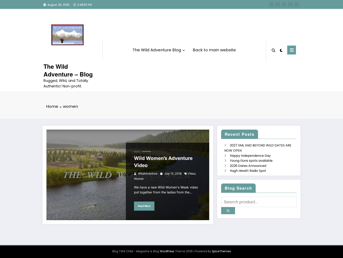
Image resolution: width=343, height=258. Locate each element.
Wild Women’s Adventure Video (163, 161)
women (139, 178)
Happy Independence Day (250, 155)
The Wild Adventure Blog (157, 50)
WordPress (167, 251)
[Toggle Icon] (291, 50)
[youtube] (296, 4)
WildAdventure (147, 173)
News (137, 151)
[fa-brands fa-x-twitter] (277, 4)
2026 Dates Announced (248, 165)
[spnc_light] (281, 49)
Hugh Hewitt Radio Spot (248, 170)
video (191, 173)
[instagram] (290, 4)
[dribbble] (284, 4)
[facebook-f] (271, 4)
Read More (144, 205)
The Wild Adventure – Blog (68, 70)
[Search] (273, 50)
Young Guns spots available (251, 160)
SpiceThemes (221, 251)
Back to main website (214, 50)
